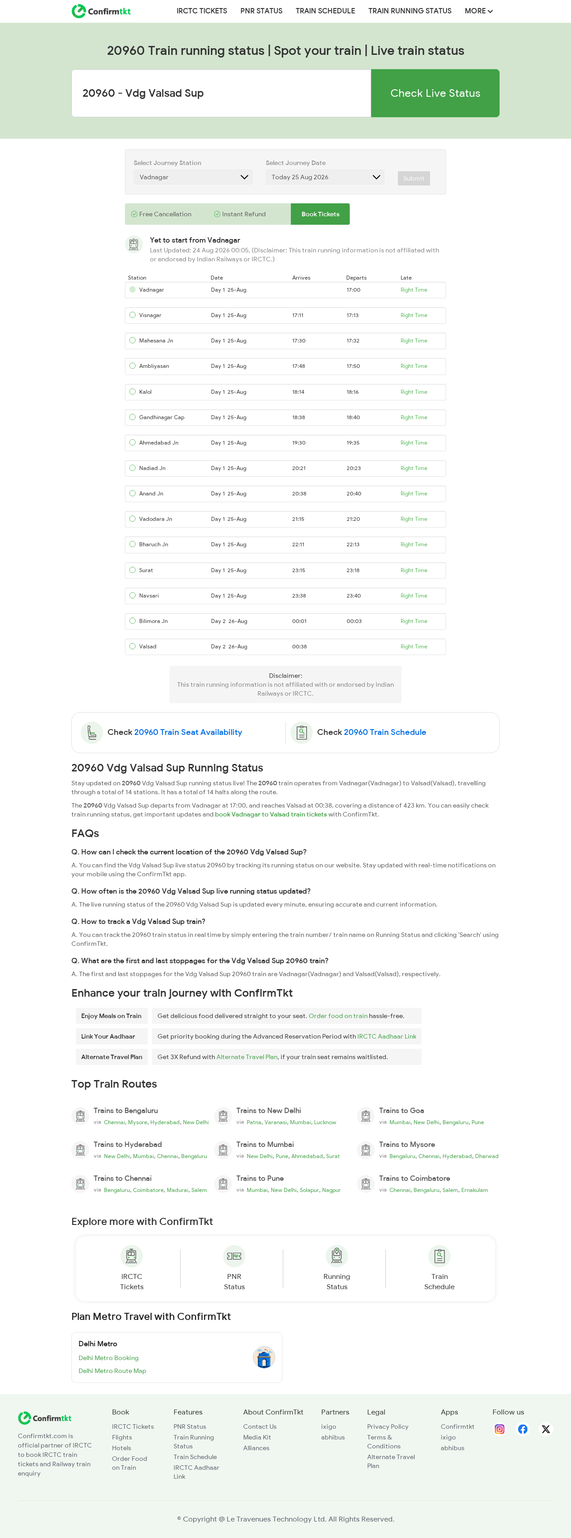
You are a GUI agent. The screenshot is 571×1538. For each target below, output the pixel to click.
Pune (478, 1122)
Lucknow (325, 1122)
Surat (333, 1156)
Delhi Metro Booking (109, 1357)
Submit (414, 178)
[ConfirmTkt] (44, 1417)
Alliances (256, 1447)
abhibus (333, 1437)
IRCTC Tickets (202, 11)
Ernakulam (474, 1190)
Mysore (137, 1122)
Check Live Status (435, 93)
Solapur (309, 1190)
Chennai (114, 1122)
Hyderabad (165, 1122)
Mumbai (300, 1122)
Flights (122, 1437)
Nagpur (331, 1190)
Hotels (121, 1447)
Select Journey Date (296, 162)
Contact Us (260, 1426)
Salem (199, 1190)
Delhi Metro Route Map (112, 1370)
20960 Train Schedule (385, 732)
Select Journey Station (167, 162)
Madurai (177, 1190)
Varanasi (276, 1122)
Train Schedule (325, 11)
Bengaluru (455, 1122)
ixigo (328, 1426)
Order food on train (338, 1015)
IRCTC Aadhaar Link (386, 1036)
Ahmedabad (307, 1156)
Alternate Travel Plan (246, 1056)
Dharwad (487, 1156)
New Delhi (196, 1122)
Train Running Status (409, 11)
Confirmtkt (458, 1426)
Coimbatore (148, 1190)
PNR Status (261, 11)
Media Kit (257, 1437)
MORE (476, 11)
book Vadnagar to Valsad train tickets (271, 814)
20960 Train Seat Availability (188, 732)
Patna (254, 1122)
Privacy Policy (388, 1426)
